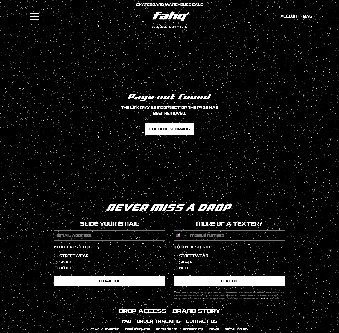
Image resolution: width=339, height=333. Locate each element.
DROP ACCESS (142, 311)
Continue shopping (169, 129)
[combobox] (181, 235)
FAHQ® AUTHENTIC (105, 329)
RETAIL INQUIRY (236, 329)
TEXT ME (229, 281)
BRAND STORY (196, 311)
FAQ (126, 321)
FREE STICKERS (137, 329)
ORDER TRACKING (158, 321)
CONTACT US (201, 321)
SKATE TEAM (166, 329)
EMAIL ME (109, 281)
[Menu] (34, 16)
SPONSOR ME (193, 329)
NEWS (214, 329)
